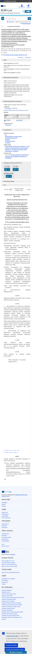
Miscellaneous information (10, 77)
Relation (6, 115)
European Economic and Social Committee (12, 604)
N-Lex (3, 544)
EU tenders (4, 535)
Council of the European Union (9, 594)
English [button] (28, 7)
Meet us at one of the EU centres (9, 566)
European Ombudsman (7, 610)
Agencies (4, 619)
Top (5, 479)
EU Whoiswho (5, 539)
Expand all (21, 57)
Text (4, 185)
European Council (6, 592)
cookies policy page (12, 636)
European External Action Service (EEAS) (11, 603)
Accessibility (5, 516)
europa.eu (12, 554)
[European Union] (5, 551)
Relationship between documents (12, 101)
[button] (16, 652)
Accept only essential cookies (15, 650)
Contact (3, 504)
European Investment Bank (8, 608)
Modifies (8, 120)
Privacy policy (5, 580)
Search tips (11, 22)
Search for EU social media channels (10, 572)
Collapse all (28, 57)
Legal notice (5, 512)
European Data (5, 533)
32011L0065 (8, 108)
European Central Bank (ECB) (9, 599)
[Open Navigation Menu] (2, 18)
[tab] (16, 60)
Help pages (4, 502)
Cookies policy (5, 514)
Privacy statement (6, 517)
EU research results (6, 537)
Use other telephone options (8, 562)
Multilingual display (8, 181)
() (18, 239)
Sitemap (4, 506)
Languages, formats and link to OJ (12, 163)
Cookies (4, 584)
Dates (5, 60)
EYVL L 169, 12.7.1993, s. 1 (12, 452)
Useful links (4, 527)
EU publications (5, 541)
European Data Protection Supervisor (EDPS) (12, 612)
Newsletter (4, 525)
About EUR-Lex (5, 524)
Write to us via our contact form (9, 564)
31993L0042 (8, 125)
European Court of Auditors (8, 601)
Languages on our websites (8, 578)
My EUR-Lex (22, 7)
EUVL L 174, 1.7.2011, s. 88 (12, 450)
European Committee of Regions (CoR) (11, 606)
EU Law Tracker (5, 546)
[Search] (29, 18)
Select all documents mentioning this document (16, 110)
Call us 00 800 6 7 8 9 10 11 (8, 561)
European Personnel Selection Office (10, 615)
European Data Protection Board (9, 613)
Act (17, 115)
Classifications (7, 130)
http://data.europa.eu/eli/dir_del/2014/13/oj (15, 55)
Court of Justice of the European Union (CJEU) (13, 597)
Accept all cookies (11, 645)
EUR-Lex (6, 10)
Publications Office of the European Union (12, 617)
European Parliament (7, 590)
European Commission (7, 595)
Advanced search (26, 23)
